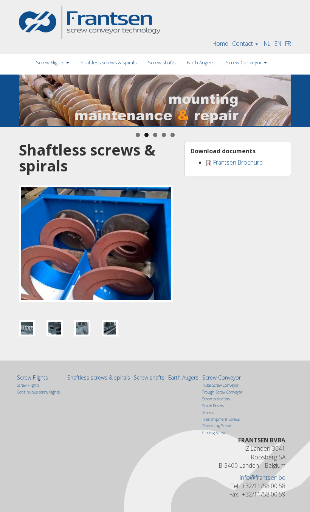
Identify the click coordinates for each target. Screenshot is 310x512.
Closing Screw (213, 432)
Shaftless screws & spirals (108, 62)
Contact (243, 43)
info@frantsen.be (262, 477)
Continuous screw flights (38, 392)
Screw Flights (50, 62)
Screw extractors (216, 399)
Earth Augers (200, 62)
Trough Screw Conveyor (222, 392)
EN (277, 43)
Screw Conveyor (244, 62)
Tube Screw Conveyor (220, 385)
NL (267, 43)
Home (220, 43)
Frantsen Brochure (238, 162)
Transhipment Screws (221, 419)
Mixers (208, 412)
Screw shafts (161, 62)
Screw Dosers (213, 405)
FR (288, 43)
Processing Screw (216, 425)
